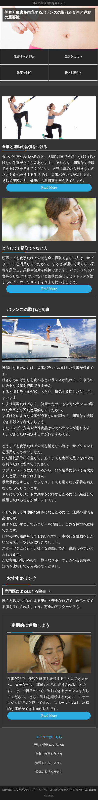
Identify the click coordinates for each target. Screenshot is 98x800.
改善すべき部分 (24, 56)
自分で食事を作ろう (49, 753)
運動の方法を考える (49, 772)
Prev (7, 28)
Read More (49, 188)
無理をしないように (49, 763)
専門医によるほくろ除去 (25, 591)
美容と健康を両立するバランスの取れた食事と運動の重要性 (48, 14)
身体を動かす (73, 72)
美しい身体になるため (49, 744)
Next (91, 28)
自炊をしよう (73, 56)
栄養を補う (24, 72)
